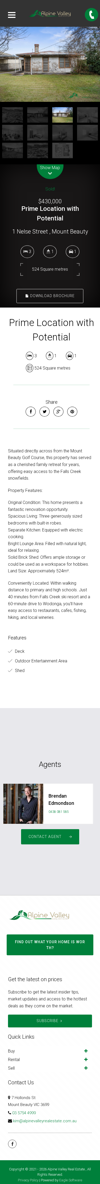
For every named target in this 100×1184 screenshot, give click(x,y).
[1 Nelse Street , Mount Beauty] (50, 64)
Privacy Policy (28, 1180)
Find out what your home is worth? (50, 945)
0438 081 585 (59, 812)
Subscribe (47, 1021)
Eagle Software (70, 1180)
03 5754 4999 (24, 1113)
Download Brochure (52, 296)
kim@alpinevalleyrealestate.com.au (45, 1121)
